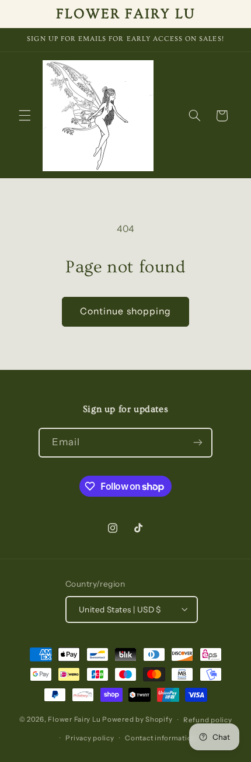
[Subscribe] (197, 443)
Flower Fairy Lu (74, 720)
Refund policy (207, 720)
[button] (24, 115)
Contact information (160, 738)
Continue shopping (125, 311)
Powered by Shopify (137, 720)
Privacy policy (89, 738)
